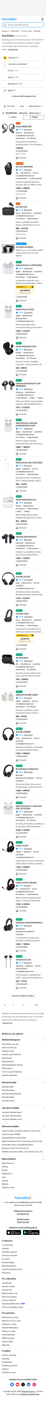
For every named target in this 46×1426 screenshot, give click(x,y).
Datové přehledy (8, 1334)
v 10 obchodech (22, 487)
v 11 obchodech (22, 191)
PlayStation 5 (7, 1173)
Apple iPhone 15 (8, 1163)
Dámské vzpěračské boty (11, 1054)
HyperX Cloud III (22, 845)
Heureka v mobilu (8, 1286)
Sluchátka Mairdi (8, 1097)
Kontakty (5, 1248)
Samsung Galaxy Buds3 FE (26, 536)
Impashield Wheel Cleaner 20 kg (14, 1138)
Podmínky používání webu (29, 1394)
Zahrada (5, 1180)
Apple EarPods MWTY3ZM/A (27, 694)
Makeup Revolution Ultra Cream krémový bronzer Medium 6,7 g (23, 1141)
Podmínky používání (9, 1252)
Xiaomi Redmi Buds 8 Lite (26, 499)
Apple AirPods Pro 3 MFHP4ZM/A (29, 265)
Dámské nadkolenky (9, 1075)
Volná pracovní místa (9, 1255)
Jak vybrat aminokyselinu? (12, 1116)
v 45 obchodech (22, 450)
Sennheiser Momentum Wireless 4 (29, 922)
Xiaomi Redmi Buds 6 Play (26, 346)
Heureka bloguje (8, 1262)
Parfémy (5, 1166)
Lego (4, 1177)
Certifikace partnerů (9, 1365)
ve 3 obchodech (22, 151)
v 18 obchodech (22, 793)
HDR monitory (7, 1068)
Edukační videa (7, 1341)
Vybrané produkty (10, 1126)
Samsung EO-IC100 (23, 959)
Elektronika (15, 31)
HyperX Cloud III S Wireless (26, 882)
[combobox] (23, 24)
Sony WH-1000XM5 (23, 731)
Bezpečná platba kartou (11, 1303)
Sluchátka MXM (7, 1087)
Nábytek (5, 1184)
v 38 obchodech (22, 231)
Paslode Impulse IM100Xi (11, 1134)
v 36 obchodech (22, 561)
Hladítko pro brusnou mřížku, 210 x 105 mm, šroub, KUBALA (23, 1151)
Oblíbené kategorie (11, 1039)
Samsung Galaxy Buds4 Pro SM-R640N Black (28, 384)
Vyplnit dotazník (23, 1222)
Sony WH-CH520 (22, 613)
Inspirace (5, 1369)
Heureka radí (7, 1290)
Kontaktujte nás (23, 1214)
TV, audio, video (26, 31)
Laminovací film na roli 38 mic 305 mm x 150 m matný (21, 1131)
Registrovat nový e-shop (11, 1321)
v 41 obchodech (22, 410)
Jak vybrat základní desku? (12, 1112)
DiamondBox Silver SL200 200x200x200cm (17, 1144)
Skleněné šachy (8, 1061)
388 (36, 1005)
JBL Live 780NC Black (24, 166)
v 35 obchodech (22, 907)
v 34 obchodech (22, 682)
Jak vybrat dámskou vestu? (12, 1119)
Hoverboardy (7, 1058)
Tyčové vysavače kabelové (12, 1072)
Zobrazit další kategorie (22, 96)
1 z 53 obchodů (21, 645)
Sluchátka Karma (8, 1090)
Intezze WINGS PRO (24, 126)
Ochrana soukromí (9, 1300)
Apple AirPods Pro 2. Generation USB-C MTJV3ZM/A (29, 807)
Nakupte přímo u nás (10, 1293)
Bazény (5, 1170)
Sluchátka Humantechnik (11, 1094)
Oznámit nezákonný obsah (12, 1269)
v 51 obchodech (22, 370)
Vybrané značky (9, 1082)
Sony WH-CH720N (23, 576)
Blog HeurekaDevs (9, 1266)
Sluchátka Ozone (8, 1101)
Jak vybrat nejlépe (10, 1108)
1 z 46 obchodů (21, 296)
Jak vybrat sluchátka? (24, 247)
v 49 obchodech (22, 601)
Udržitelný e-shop (9, 1372)
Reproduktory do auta (10, 1044)
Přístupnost (6, 1273)
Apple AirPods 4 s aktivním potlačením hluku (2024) (26, 424)
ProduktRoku (7, 1362)
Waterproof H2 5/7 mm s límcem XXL (15, 1148)
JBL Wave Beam (22, 657)
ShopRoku (6, 1358)
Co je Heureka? (7, 1245)
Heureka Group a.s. (28, 1391)
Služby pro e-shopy (9, 1324)
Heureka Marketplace (10, 1327)
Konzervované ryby (9, 1047)
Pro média (5, 1259)
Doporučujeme (9, 1158)
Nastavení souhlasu (9, 1297)
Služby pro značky (8, 1331)
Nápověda (6, 1345)
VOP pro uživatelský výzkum (12, 1307)
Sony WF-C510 (21, 207)
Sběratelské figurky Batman (12, 1065)
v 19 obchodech (22, 719)
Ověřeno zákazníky (9, 1355)
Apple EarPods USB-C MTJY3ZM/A (29, 462)
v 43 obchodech (22, 524)
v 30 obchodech (22, 756)
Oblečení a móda (8, 1187)
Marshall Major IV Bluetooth (27, 769)
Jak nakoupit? (7, 1283)
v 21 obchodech (22, 946)
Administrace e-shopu (10, 1317)
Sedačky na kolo (8, 1051)
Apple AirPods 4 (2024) (25, 309)
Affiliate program (8, 1338)
